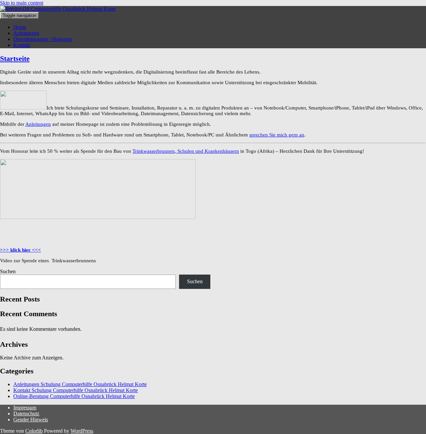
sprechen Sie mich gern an (276, 134)
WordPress (82, 431)
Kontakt (21, 45)
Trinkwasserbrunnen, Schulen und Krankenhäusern (185, 151)
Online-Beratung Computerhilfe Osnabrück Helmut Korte (74, 396)
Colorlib (34, 431)
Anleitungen (26, 33)
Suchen (8, 271)
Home (19, 27)
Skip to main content (21, 3)
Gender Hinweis (30, 419)
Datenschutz (26, 413)
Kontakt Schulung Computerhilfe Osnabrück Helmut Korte (75, 390)
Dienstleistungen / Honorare (42, 39)
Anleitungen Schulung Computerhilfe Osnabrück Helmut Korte (80, 384)
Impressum (24, 407)
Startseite (15, 58)
